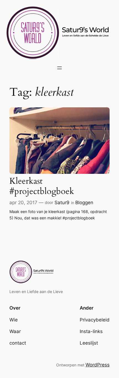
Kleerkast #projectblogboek (41, 186)
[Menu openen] (59, 68)
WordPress (98, 365)
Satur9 (62, 202)
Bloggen (84, 202)
